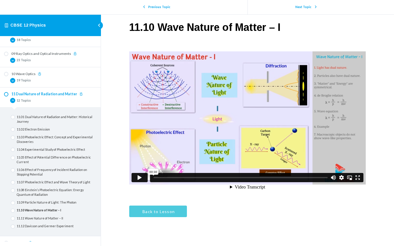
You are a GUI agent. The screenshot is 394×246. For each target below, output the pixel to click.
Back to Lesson (158, 211)
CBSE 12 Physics (28, 25)
